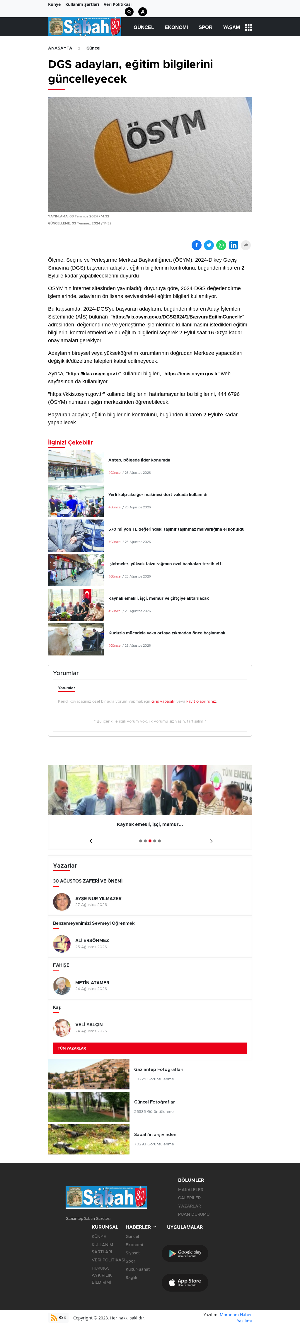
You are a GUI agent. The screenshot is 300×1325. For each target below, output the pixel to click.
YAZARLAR (189, 1206)
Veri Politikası (118, 4)
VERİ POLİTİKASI (108, 1260)
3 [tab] (150, 840)
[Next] (210, 839)
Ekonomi (176, 27)
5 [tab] (159, 840)
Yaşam (231, 27)
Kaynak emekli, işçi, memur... (49, 824)
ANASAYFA (60, 48)
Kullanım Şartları (82, 4)
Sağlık (131, 1278)
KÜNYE (99, 1237)
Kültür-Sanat (138, 1270)
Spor (205, 27)
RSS (61, 1317)
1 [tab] (140, 840)
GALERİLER (189, 1198)
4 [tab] (154, 840)
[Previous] (90, 839)
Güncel (144, 27)
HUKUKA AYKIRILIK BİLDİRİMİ (102, 1275)
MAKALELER (190, 1190)
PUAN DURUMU (193, 1214)
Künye (54, 4)
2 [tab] (145, 840)
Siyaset (133, 1253)
